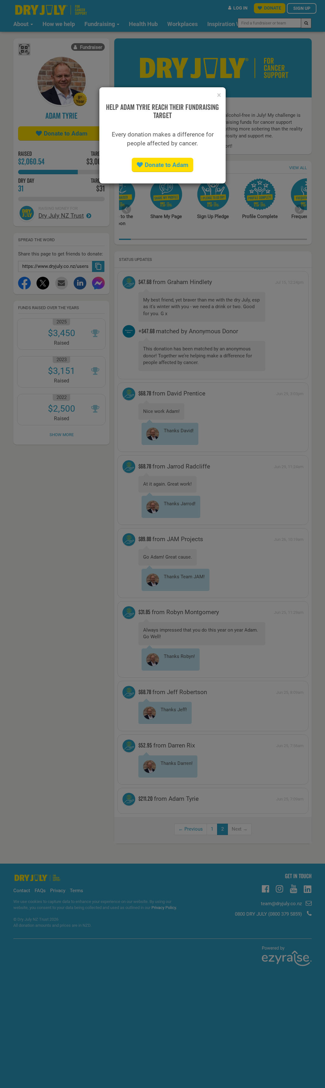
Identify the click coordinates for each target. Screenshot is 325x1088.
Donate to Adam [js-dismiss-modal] (166, 165)
